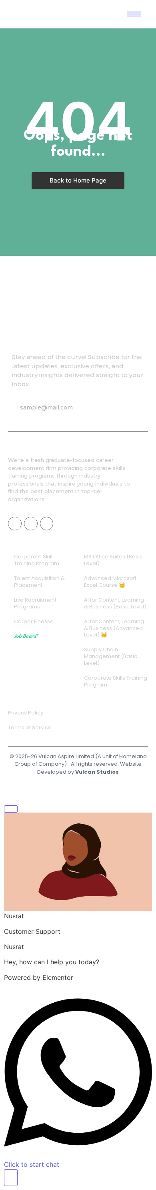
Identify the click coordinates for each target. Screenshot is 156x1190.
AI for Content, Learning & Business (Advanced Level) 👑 (114, 628)
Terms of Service (30, 727)
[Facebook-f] (15, 523)
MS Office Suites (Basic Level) (113, 560)
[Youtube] (31, 523)
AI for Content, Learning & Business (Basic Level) (115, 603)
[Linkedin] (47, 523)
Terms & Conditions (76, 786)
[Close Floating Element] (11, 809)
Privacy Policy (25, 712)
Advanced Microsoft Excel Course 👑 (110, 581)
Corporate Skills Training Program (115, 681)
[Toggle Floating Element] (11, 1177)
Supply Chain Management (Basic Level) (110, 656)
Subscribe (116, 407)
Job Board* (26, 636)
